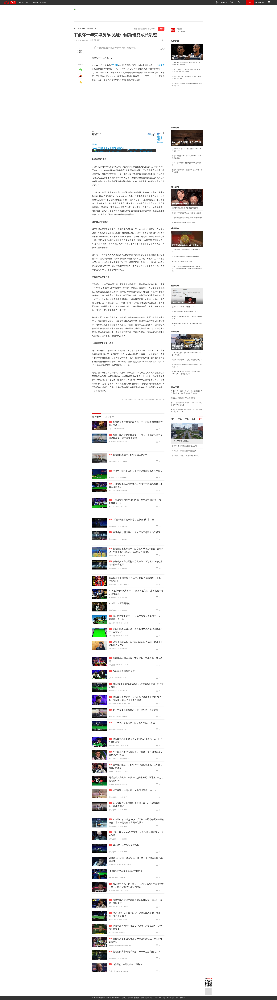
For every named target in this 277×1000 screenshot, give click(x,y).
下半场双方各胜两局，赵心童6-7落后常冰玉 (134, 722)
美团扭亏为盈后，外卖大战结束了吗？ (185, 311)
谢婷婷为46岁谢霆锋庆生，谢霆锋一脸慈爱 (186, 213)
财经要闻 (175, 228)
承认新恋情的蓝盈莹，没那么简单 (183, 222)
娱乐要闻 (175, 187)
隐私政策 (149, 998)
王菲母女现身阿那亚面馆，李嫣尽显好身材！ (187, 218)
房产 (200, 419)
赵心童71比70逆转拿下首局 (126, 845)
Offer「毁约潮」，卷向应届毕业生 (183, 451)
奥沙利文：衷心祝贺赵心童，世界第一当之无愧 (135, 710)
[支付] (238, 2)
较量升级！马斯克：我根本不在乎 (183, 307)
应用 (27, 2)
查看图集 (150, 135)
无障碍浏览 (34, 2)
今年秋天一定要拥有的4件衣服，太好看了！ (187, 446)
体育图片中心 (151, 133)
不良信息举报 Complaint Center (162, 998)
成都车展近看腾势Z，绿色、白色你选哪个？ (187, 360)
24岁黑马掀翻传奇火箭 (124, 671)
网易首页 (21, 2)
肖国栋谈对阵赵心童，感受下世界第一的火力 (134, 790)
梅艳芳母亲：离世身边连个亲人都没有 (185, 208)
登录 (250, 2)
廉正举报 (175, 998)
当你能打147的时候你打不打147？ (129, 964)
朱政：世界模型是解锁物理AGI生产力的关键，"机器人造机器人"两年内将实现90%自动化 (187, 269)
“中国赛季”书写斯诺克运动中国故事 (126, 871)
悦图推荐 (94, 144)
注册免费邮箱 (259, 2)
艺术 (193, 419)
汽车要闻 (175, 331)
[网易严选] (231, 2)
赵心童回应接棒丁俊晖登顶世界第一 (130, 454)
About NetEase (115, 998)
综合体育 (89, 29)
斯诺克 (161, 65)
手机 (180, 419)
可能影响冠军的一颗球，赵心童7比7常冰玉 (133, 519)
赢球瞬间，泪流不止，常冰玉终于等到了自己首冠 (136, 532)
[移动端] (217, 2)
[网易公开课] (224, 2)
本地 (186, 419)
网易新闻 (179, 29)
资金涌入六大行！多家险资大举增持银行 (185, 257)
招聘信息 (136, 998)
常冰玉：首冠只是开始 (119, 603)
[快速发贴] (80, 51)
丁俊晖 (115, 65)
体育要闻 (175, 41)
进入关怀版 (42, 2)
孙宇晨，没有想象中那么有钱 (182, 261)
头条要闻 (175, 127)
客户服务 (143, 998)
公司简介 (124, 998)
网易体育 (82, 29)
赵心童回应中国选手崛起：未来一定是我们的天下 (136, 951)
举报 (162, 40)
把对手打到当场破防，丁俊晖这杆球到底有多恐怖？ (138, 471)
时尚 (173, 419)
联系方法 (130, 998)
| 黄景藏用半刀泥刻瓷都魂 (183, 398)
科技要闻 (175, 285)
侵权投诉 (182, 998)
